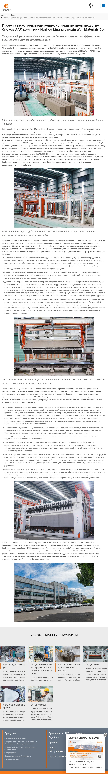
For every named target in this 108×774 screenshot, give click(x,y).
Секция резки (92, 665)
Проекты (14, 15)
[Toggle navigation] (104, 5)
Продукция (10, 733)
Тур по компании (57, 756)
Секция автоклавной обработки (14, 706)
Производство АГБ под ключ (58, 735)
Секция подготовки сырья (14, 666)
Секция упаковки (39, 705)
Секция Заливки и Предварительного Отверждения (69, 668)
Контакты (80, 733)
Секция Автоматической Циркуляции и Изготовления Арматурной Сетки (41, 669)
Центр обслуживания (56, 749)
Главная (3, 15)
